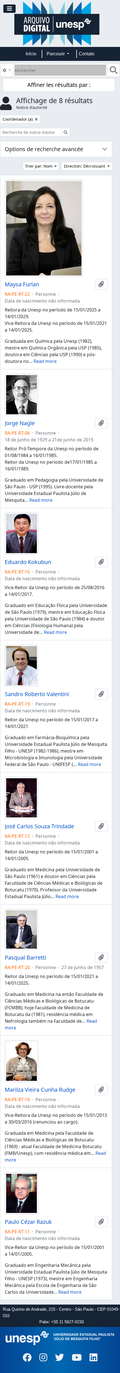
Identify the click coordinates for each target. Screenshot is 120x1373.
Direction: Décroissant (85, 166)
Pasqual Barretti (25, 957)
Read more (45, 361)
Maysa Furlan (22, 284)
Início (31, 53)
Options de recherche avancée (44, 149)
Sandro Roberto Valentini (37, 694)
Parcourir (56, 53)
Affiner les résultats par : (58, 85)
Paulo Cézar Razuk (28, 1222)
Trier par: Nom (39, 166)
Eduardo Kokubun (28, 562)
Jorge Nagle (20, 423)
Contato (86, 53)
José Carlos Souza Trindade (39, 826)
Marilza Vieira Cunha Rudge (40, 1089)
